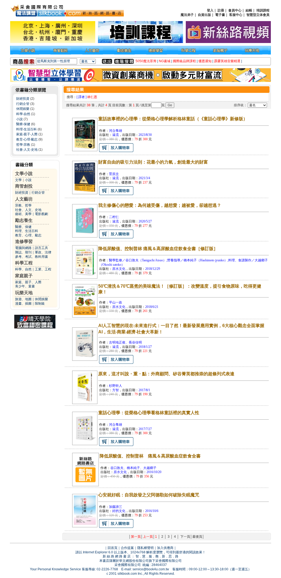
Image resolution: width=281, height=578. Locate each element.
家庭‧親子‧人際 (27, 134)
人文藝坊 (24, 199)
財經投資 (22, 99)
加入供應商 (165, 548)
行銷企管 (22, 104)
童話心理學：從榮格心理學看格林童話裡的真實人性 (148, 412)
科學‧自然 (23, 114)
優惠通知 (205, 61)
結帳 (249, 10)
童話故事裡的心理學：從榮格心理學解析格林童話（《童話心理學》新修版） (173, 118)
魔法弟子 (187, 15)
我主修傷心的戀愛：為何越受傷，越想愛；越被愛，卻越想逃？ (159, 205)
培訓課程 (262, 10)
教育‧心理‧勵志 (27, 139)
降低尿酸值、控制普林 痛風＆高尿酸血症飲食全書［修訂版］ (158, 248)
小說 (19, 119)
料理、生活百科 (26, 231)
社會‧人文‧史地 (27, 149)
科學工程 (24, 263)
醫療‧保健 (23, 124)
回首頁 (112, 548)
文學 (18, 180)
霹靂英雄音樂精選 (227, 61)
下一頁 (185, 537)
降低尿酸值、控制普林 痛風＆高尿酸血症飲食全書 (150, 456)
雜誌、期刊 (23, 252)
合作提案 (127, 548)
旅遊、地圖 (23, 299)
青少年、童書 (25, 286)
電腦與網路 (23, 248)
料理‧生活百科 (26, 129)
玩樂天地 (24, 292)
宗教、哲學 (23, 205)
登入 (210, 10)
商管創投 (24, 186)
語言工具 (41, 248)
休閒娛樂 (22, 109)
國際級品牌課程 (184, 61)
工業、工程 (43, 269)
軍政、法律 (43, 252)
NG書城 (164, 61)
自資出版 (204, 15)
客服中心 (235, 15)
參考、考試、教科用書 (31, 257)
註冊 (221, 10)
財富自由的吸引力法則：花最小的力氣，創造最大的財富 (153, 162)
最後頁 (197, 537)
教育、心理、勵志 (28, 235)
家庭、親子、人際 (28, 282)
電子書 (220, 15)
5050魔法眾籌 (146, 61)
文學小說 (24, 173)
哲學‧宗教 (23, 145)
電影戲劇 (41, 214)
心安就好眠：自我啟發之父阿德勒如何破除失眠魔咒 (148, 495)
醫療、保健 (23, 227)
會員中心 (234, 10)
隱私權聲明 (145, 548)
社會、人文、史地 (28, 210)
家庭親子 (24, 275)
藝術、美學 (23, 214)
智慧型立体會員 (257, 15)
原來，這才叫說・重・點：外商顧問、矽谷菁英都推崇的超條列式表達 (166, 373)
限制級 (40, 303)
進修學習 (24, 241)
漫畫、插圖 (23, 303)
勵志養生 (24, 220)
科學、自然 (23, 269)
